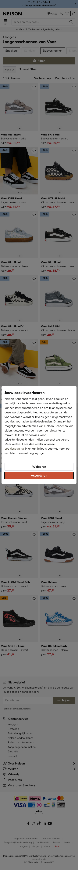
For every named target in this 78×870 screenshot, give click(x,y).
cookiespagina (14, 449)
